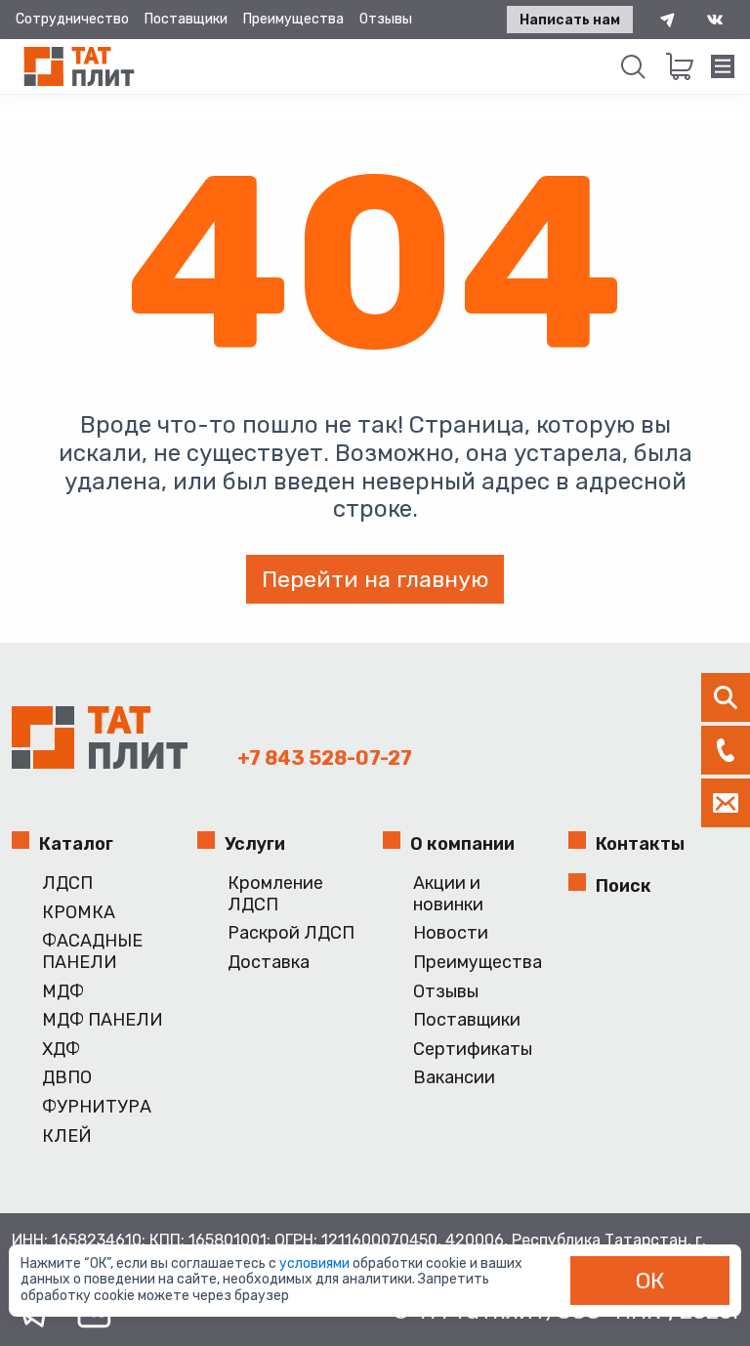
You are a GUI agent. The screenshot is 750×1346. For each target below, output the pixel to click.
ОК (650, 1280)
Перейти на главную (375, 579)
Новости (450, 933)
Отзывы (385, 19)
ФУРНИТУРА (96, 1107)
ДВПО (67, 1078)
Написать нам (570, 20)
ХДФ (61, 1049)
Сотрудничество (72, 19)
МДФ (63, 992)
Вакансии (454, 1078)
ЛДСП (67, 883)
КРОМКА (78, 913)
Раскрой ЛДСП (291, 933)
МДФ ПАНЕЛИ (102, 1020)
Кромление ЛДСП (275, 894)
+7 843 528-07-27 (324, 758)
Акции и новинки (448, 894)
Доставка (269, 962)
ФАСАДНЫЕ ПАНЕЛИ (92, 952)
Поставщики (186, 19)
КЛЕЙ (67, 1136)
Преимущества (293, 19)
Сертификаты (472, 1049)
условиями (316, 1263)
